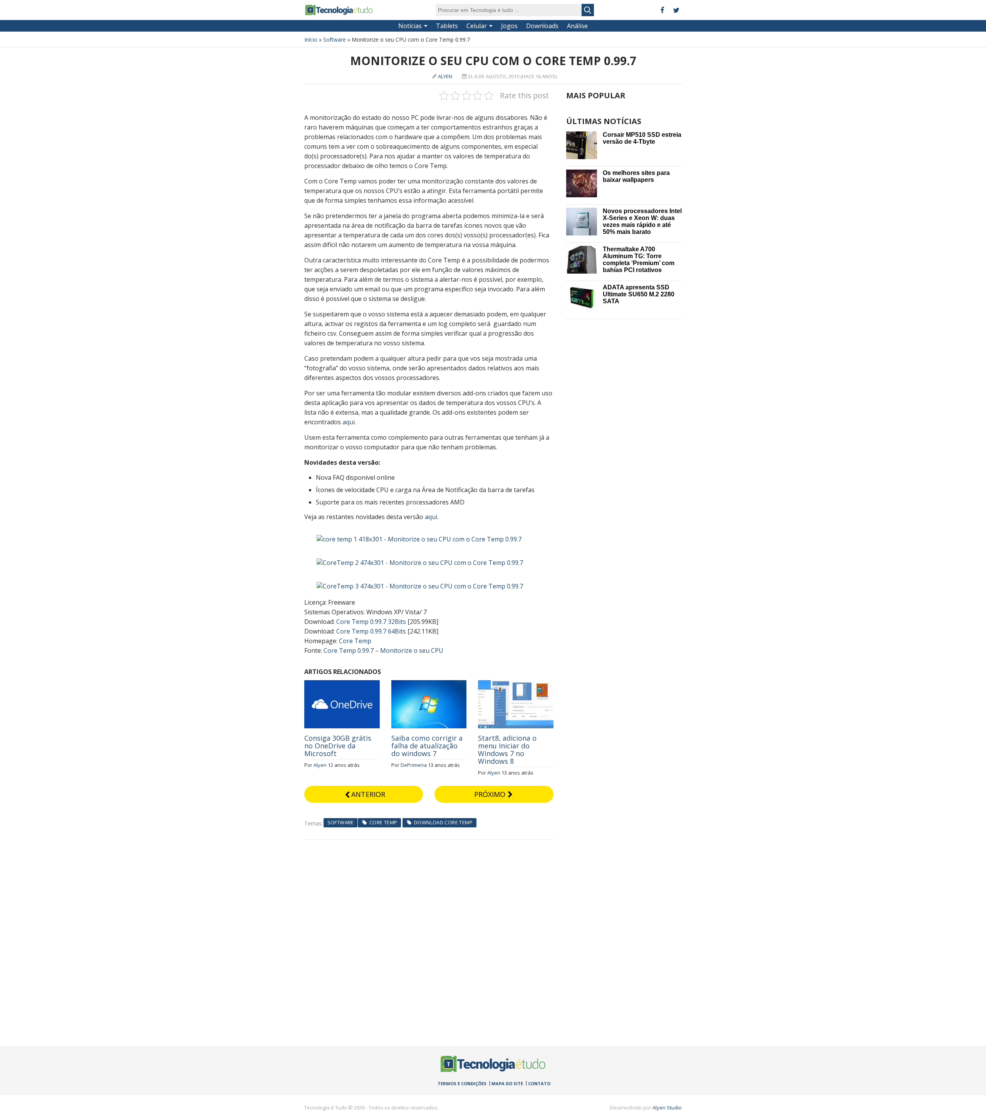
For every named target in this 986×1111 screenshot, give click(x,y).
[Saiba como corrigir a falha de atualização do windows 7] (429, 684)
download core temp (443, 822)
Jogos (509, 26)
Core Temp (355, 641)
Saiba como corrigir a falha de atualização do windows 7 (427, 745)
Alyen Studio (667, 1107)
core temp (383, 822)
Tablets (447, 26)
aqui (348, 422)
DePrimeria (414, 764)
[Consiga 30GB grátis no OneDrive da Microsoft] (342, 684)
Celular (476, 26)
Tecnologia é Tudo (339, 10)
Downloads (542, 26)
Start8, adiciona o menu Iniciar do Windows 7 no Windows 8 (507, 749)
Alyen (445, 76)
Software (334, 39)
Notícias (410, 26)
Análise (577, 26)
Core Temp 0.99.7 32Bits (371, 621)
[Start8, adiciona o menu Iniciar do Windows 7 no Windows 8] (515, 684)
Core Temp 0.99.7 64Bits (371, 631)
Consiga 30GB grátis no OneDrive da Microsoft (337, 745)
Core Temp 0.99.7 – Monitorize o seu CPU (383, 650)
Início (310, 39)
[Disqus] (428, 936)
